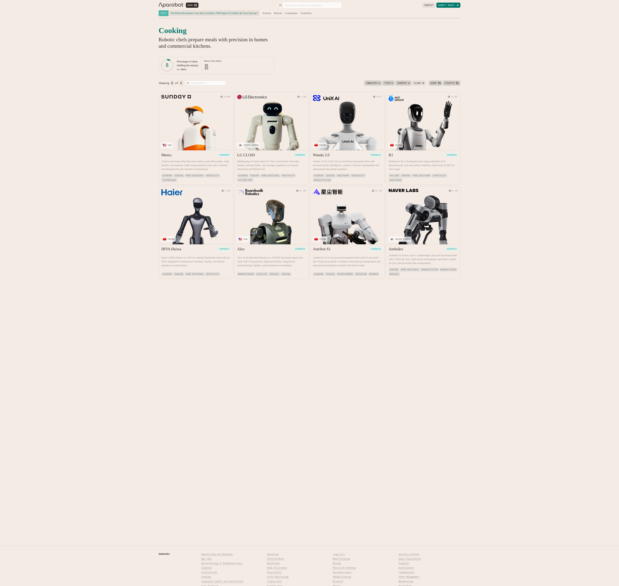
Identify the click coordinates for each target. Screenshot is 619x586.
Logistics (261, 274)
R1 (391, 155)
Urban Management (408, 576)
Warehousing (405, 581)
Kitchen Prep (245, 180)
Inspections (274, 581)
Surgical (403, 563)
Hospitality (212, 175)
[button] (373, 83)
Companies (291, 13)
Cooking (178, 175)
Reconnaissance (342, 572)
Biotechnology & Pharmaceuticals (221, 563)
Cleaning (167, 175)
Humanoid (224, 155)
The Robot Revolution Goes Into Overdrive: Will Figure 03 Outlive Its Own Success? (214, 13)
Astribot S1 (322, 249)
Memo (166, 155)
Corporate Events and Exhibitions (222, 581)
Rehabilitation (322, 180)
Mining (337, 563)
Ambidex (396, 249)
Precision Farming (344, 567)
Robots (278, 13)
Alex (241, 249)
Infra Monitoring (277, 576)
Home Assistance (194, 175)
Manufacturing (246, 274)
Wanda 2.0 (321, 155)
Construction (209, 572)
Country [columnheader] (450, 83)
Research (274, 274)
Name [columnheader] (434, 83)
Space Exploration (409, 558)
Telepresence (169, 180)
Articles (266, 13)
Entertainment (345, 274)
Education (361, 274)
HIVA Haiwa (171, 249)
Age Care (394, 175)
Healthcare (343, 175)
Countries (306, 13)
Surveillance (406, 567)
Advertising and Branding (216, 554)
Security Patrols (409, 554)
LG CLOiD (246, 155)
